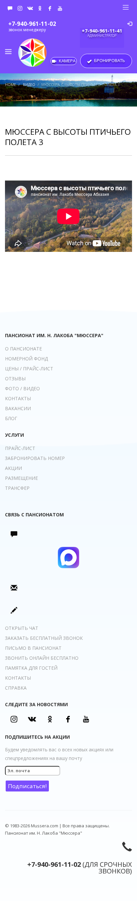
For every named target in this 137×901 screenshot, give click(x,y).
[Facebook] (50, 8)
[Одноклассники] (40, 8)
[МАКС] (10, 8)
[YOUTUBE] (60, 8)
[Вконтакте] (30, 8)
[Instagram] (20, 8)
